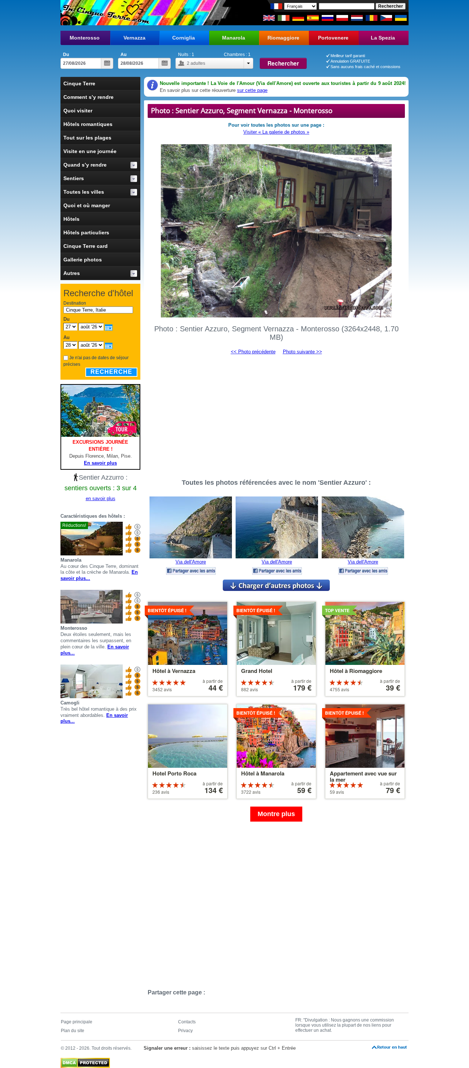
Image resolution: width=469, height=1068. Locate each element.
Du (66, 54)
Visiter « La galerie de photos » (276, 132)
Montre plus (276, 814)
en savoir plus (100, 498)
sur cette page (252, 90)
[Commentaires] (129, 538)
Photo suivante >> (302, 351)
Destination (74, 303)
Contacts (187, 1021)
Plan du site (72, 1030)
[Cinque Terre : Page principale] (105, 12)
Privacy (185, 1030)
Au (123, 54)
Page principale (76, 1021)
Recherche (111, 372)
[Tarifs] (137, 538)
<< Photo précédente (253, 351)
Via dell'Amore (191, 562)
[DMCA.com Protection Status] (85, 1061)
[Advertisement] (276, 413)
